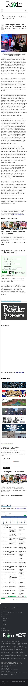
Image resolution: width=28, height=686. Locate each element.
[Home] (14, 4)
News (4, 616)
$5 (5, 263)
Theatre (4, 620)
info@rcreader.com (5, 668)
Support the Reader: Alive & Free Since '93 (12, 612)
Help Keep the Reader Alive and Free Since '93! (13, 252)
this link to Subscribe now (13, 495)
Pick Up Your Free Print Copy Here (10, 607)
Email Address (6, 463)
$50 (6, 259)
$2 (3, 263)
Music (4, 622)
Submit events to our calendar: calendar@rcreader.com (13, 672)
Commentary (5, 618)
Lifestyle (4, 628)
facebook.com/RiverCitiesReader (8, 674)
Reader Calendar (6, 614)
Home (3, 15)
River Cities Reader (20, 372)
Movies (4, 624)
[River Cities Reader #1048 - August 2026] (14, 349)
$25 (3, 259)
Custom (13, 259)
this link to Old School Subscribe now (13, 243)
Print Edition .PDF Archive (8, 609)
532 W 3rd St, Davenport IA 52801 (8, 665)
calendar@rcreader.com (20, 508)
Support (4, 271)
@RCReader (3, 675)
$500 (10, 268)
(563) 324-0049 (4, 666)
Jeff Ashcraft (6, 32)
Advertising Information (8, 611)
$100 (9, 259)
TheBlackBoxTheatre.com (18, 214)
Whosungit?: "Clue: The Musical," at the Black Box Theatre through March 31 (16, 26)
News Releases (6, 630)
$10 (8, 263)
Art (3, 626)
